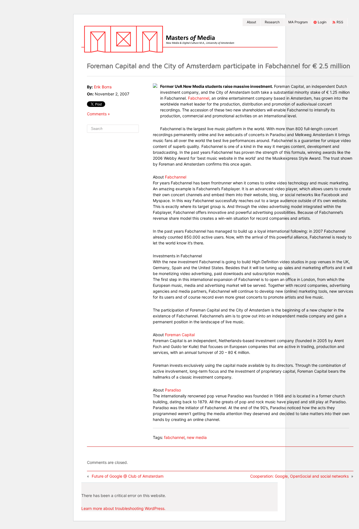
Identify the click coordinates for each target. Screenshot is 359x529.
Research (272, 22)
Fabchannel (198, 98)
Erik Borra (103, 86)
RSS (340, 22)
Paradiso (173, 390)
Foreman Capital (180, 334)
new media (197, 437)
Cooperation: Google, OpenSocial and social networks (299, 476)
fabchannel (174, 437)
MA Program (298, 22)
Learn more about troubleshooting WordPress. (123, 508)
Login (322, 22)
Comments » (98, 113)
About (251, 22)
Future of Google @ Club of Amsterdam (128, 476)
